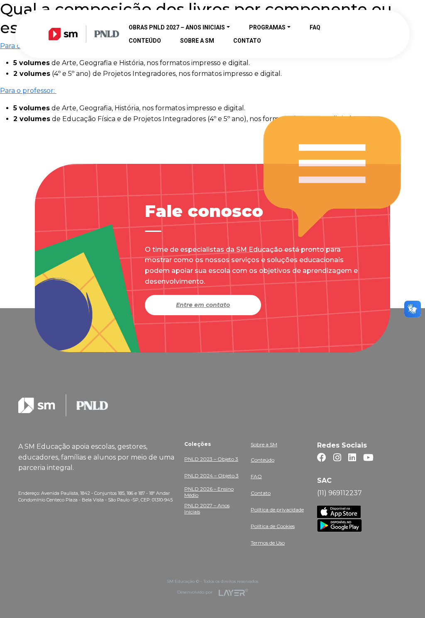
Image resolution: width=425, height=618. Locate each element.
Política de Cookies (273, 526)
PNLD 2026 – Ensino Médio (209, 492)
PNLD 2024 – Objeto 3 (211, 475)
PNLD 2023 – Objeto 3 (211, 459)
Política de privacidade (277, 509)
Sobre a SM (264, 444)
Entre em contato (203, 305)
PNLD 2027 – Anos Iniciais (207, 508)
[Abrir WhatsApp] (404, 597)
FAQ (256, 476)
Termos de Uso (268, 543)
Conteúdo (262, 460)
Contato (261, 493)
